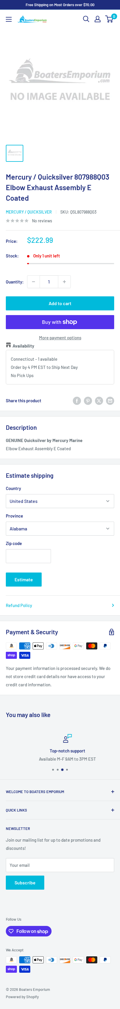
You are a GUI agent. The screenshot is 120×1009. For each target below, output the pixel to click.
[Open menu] (9, 19)
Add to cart (60, 303)
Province (14, 515)
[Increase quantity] (64, 282)
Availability (23, 345)
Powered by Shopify (22, 996)
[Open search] (86, 19)
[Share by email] (110, 400)
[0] (109, 19)
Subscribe (25, 882)
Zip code (14, 543)
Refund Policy (19, 605)
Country (13, 488)
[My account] (97, 19)
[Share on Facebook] (77, 400)
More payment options (60, 337)
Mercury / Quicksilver (29, 211)
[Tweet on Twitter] (99, 400)
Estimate (24, 579)
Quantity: (15, 281)
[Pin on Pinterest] (88, 400)
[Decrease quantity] (33, 282)
